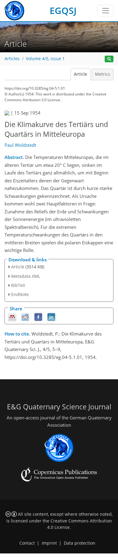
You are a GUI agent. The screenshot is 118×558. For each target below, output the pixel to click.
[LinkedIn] (51, 317)
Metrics (102, 74)
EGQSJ (63, 10)
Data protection (79, 543)
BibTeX (18, 285)
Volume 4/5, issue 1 (45, 58)
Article (80, 74)
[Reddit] (25, 317)
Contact (27, 543)
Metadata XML (25, 276)
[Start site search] (109, 59)
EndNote (20, 294)
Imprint (49, 543)
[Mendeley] (12, 317)
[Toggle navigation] (105, 10)
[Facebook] (38, 317)
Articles (12, 58)
